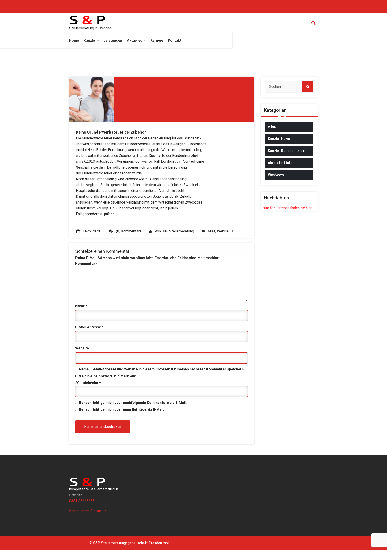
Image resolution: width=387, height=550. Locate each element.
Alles (211, 231)
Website (82, 348)
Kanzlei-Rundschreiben (286, 151)
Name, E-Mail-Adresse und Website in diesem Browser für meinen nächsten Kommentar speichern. (162, 369)
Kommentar (86, 264)
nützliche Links (280, 163)
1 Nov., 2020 (91, 231)
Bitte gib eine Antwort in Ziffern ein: (105, 376)
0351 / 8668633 (82, 501)
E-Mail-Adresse (89, 327)
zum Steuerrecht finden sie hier (286, 208)
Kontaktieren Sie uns (86, 511)
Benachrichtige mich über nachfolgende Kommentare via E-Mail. (133, 403)
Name (81, 306)
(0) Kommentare (128, 231)
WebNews (225, 231)
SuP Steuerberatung (178, 231)
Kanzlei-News (279, 138)
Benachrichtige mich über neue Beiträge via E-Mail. (121, 409)
